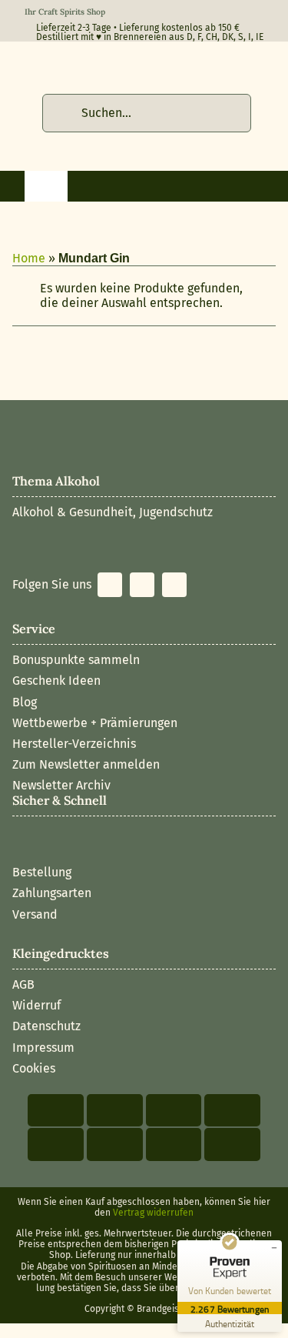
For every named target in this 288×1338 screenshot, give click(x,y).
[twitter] (110, 584)
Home (28, 258)
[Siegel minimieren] (274, 1248)
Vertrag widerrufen (153, 1212)
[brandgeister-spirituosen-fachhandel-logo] (132, 65)
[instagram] (142, 584)
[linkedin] (174, 584)
